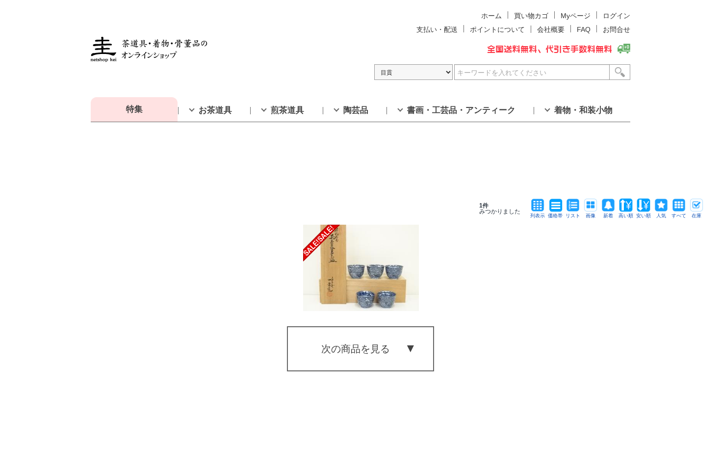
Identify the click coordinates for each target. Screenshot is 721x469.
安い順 (643, 215)
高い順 (625, 215)
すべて (678, 215)
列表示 (537, 215)
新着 (608, 215)
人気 (661, 215)
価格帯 (555, 215)
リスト (573, 215)
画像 (590, 215)
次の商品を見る (355, 348)
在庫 (696, 215)
